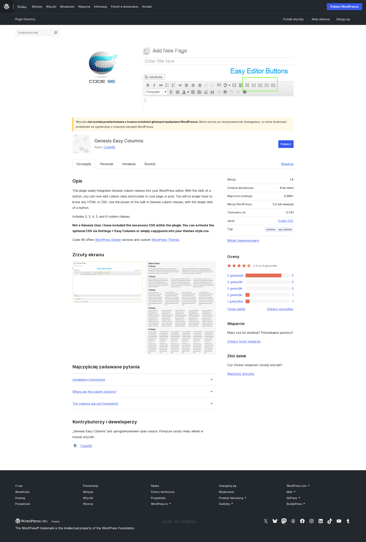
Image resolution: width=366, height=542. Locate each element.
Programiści (158, 498)
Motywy (88, 491)
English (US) (286, 220)
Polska (55, 521)
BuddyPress (296, 503)
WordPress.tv (161, 503)
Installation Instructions (88, 380)
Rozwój (149, 164)
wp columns (285, 229)
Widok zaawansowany (243, 240)
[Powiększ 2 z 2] (211, 266)
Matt (291, 491)
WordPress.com (298, 485)
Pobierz (286, 144)
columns (270, 229)
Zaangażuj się (227, 485)
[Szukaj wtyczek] (55, 32)
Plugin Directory (25, 19)
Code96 (109, 147)
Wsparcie (287, 164)
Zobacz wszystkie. (280, 309)
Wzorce (88, 503)
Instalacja (129, 164)
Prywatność (22, 503)
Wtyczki (88, 498)
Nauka (155, 485)
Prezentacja (90, 485)
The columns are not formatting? (95, 404)
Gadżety (226, 503)
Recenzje (106, 164)
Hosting (20, 498)
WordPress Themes (165, 240)
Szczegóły (83, 164)
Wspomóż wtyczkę (240, 374)
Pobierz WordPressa (344, 6)
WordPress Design (108, 240)
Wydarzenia (226, 491)
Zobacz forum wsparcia (243, 341)
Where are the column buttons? (94, 392)
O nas (18, 485)
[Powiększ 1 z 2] (138, 266)
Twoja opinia (236, 309)
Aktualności (22, 491)
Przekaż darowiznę (232, 498)
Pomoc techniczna (162, 491)
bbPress (293, 498)
